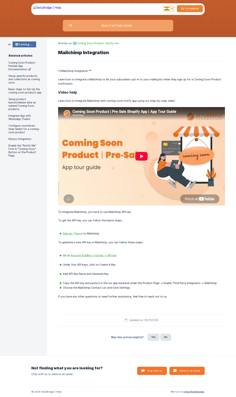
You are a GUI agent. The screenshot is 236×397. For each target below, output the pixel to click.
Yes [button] (153, 336)
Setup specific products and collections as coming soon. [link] (24, 79)
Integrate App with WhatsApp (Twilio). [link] (19, 117)
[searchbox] (118, 25)
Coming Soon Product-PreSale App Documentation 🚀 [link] (22, 66)
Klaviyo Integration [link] (19, 138)
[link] (22, 44)
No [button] (165, 336)
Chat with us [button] (154, 370)
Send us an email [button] (189, 370)
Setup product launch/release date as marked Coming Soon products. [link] (22, 104)
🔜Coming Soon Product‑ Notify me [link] (95, 43)
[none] (47, 9)
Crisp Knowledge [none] (193, 391)
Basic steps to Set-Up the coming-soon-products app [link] (24, 91)
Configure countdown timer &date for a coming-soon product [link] (24, 129)
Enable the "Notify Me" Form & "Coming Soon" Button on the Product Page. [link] (22, 150)
